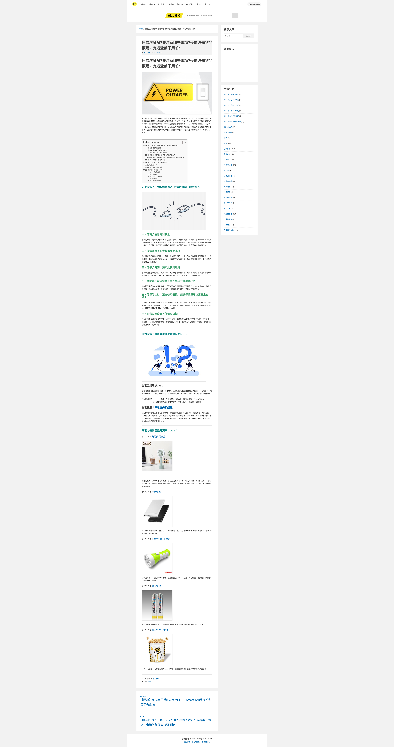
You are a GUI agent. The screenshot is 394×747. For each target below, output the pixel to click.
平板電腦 (227, 160)
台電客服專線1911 (151, 165)
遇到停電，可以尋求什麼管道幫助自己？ (157, 162)
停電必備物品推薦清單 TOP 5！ (153, 170)
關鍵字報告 (228, 203)
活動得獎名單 (229, 176)
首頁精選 (142, 4)
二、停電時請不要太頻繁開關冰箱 (156, 150)
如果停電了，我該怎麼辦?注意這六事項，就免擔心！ (161, 145)
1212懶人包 (228, 127)
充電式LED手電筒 (161, 539)
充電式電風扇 (159, 436)
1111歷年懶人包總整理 (232, 122)
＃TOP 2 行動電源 (152, 174)
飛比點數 (189, 4)
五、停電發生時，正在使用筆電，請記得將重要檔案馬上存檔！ (165, 157)
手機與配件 (228, 165)
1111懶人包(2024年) (231, 116)
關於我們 (187, 742)
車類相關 (227, 192)
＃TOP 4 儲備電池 (152, 178)
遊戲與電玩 (228, 198)
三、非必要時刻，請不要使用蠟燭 (156, 153)
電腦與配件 (228, 214)
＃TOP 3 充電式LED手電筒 (155, 176)
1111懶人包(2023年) (231, 111)
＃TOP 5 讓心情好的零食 (154, 180)
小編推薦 (156, 679)
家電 (225, 143)
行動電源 (156, 491)
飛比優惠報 (228, 219)
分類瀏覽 (151, 4)
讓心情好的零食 (160, 630)
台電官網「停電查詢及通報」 (154, 167)
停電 (149, 681)
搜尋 (235, 15)
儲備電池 (156, 586)
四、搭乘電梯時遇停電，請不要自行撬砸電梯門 (160, 155)
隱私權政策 (196, 742)
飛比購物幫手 (255, 4)
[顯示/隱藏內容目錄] (183, 142)
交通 (225, 138)
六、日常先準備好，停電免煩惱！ (156, 160)
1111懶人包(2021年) (231, 105)
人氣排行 (170, 4)
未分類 (226, 170)
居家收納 (227, 154)
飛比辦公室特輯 (229, 230)
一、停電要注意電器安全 (153, 148)
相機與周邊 (228, 181)
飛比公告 (227, 225)
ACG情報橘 (228, 132)
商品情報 (180, 4)
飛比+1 (198, 4)
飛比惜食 (207, 4)
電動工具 (227, 208)
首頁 (141, 29)
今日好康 (161, 4)
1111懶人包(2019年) (231, 100)
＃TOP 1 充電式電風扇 (154, 172)
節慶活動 (227, 187)
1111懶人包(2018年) (231, 94)
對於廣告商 (206, 742)
